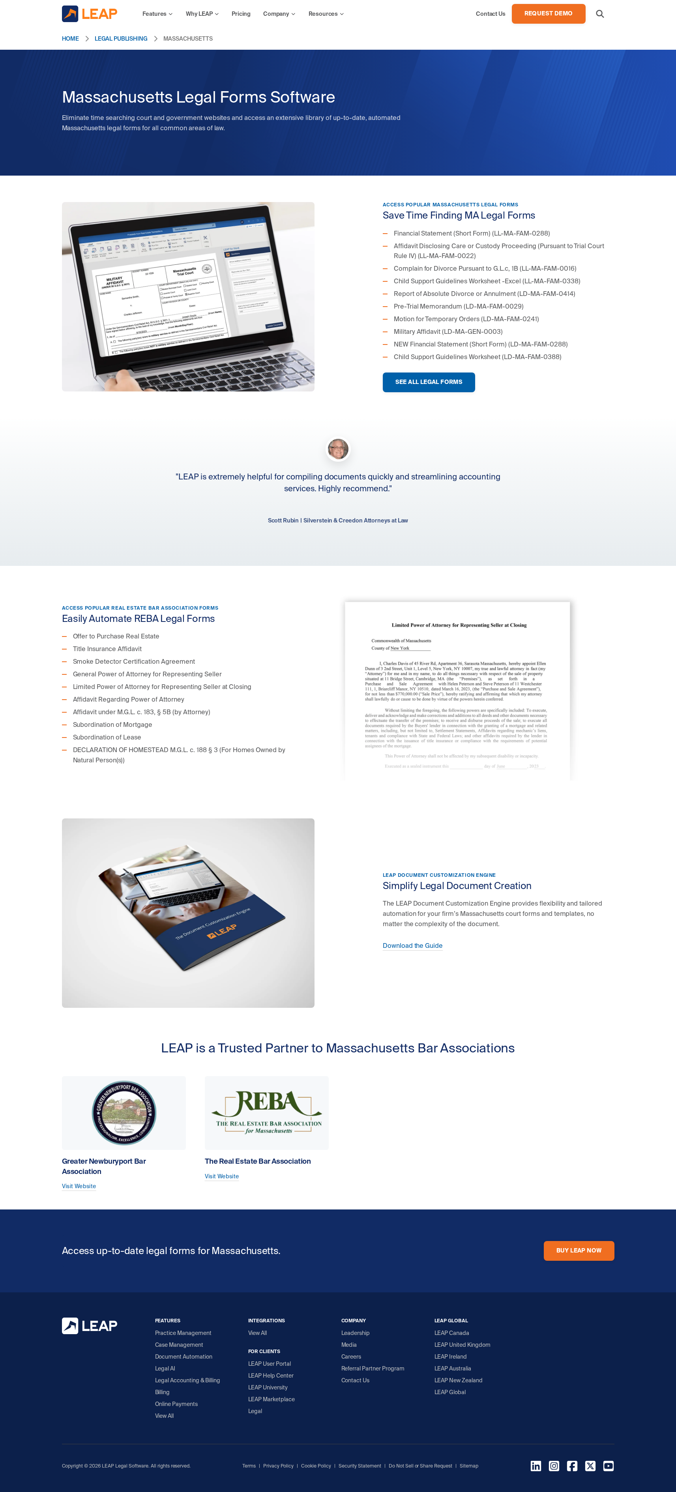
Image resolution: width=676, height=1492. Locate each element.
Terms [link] (249, 1466)
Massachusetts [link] (188, 38)
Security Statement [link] (360, 1466)
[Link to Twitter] (590, 1467)
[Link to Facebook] (572, 1467)
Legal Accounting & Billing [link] (187, 1380)
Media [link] (349, 1344)
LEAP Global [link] (450, 1392)
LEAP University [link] (268, 1387)
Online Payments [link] (176, 1404)
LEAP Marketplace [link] (271, 1399)
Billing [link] (162, 1392)
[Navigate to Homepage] (89, 14)
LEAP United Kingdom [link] (462, 1344)
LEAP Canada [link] (452, 1333)
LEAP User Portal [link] (269, 1363)
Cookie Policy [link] (316, 1466)
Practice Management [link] (183, 1333)
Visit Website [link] (79, 1186)
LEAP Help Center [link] (271, 1375)
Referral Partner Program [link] (373, 1368)
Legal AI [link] (165, 1368)
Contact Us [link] (355, 1380)
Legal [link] (255, 1411)
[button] (600, 14)
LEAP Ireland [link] (450, 1356)
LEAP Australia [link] (453, 1368)
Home (70, 38)
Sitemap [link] (469, 1466)
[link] (158, 14)
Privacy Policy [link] (278, 1466)
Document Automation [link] (184, 1356)
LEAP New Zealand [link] (458, 1380)
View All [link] (164, 1415)
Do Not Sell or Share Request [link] (420, 1466)
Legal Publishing (121, 38)
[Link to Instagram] (554, 1467)
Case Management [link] (179, 1344)
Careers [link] (351, 1356)
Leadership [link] (355, 1333)
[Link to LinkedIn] (536, 1467)
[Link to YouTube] (608, 1467)
